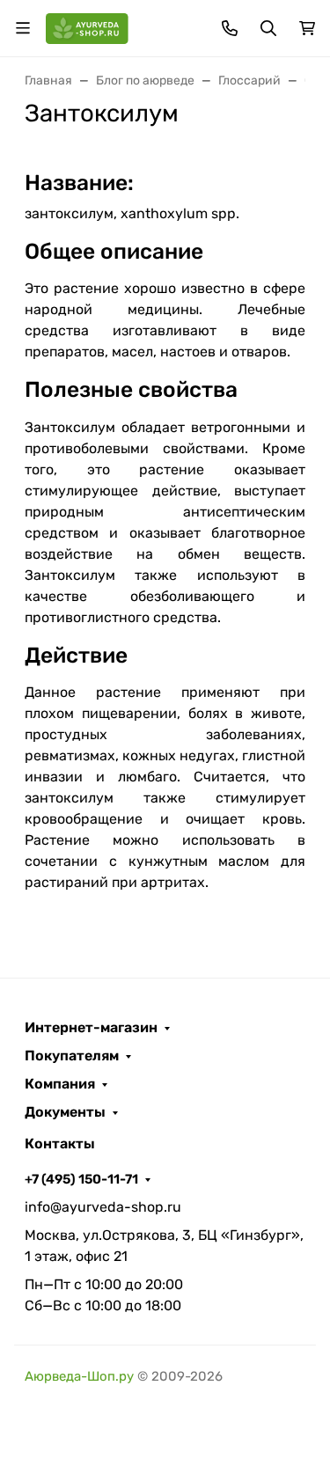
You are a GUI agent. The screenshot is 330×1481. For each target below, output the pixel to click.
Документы (65, 1112)
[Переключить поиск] (268, 28)
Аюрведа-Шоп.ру (79, 1376)
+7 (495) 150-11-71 (81, 1179)
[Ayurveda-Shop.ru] (87, 26)
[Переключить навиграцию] (23, 28)
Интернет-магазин (91, 1028)
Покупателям (72, 1056)
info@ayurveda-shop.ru (103, 1207)
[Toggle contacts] (230, 28)
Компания (60, 1084)
